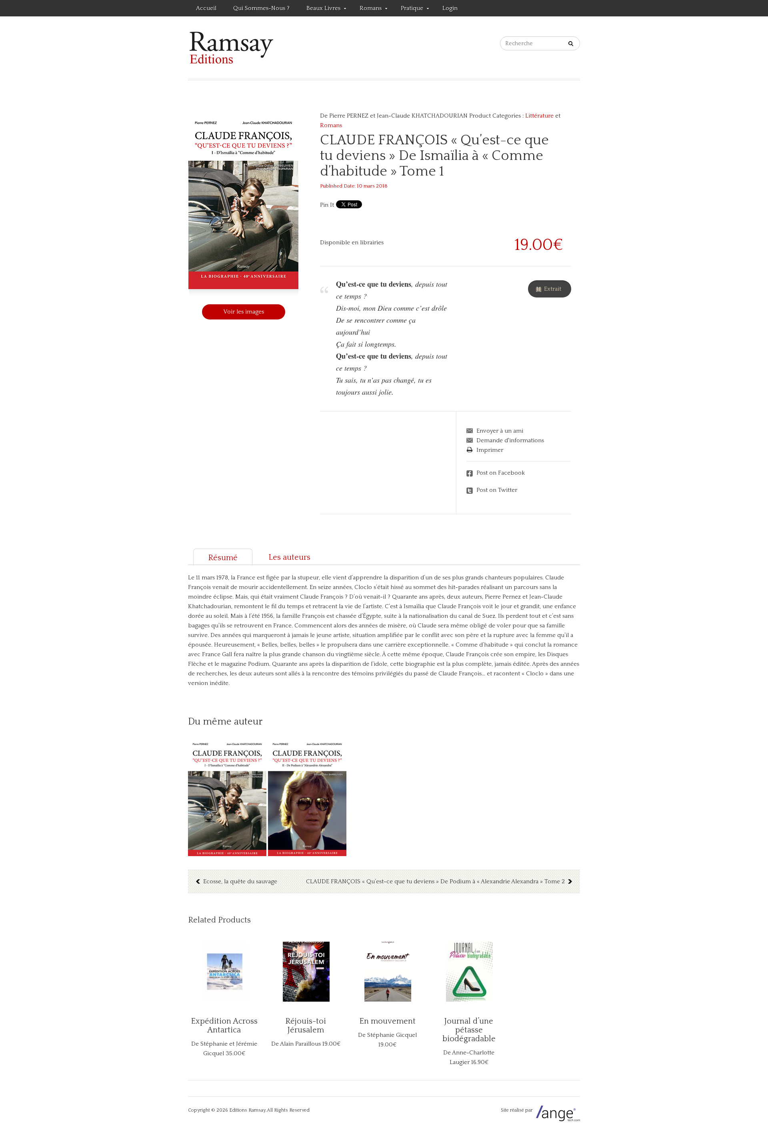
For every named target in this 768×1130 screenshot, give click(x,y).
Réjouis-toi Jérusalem (305, 1025)
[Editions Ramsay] (231, 47)
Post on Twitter (496, 490)
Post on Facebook (500, 472)
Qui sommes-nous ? (261, 8)
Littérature (539, 115)
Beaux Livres (319, 9)
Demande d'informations (510, 440)
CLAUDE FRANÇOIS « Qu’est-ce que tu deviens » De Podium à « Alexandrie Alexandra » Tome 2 (435, 881)
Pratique (408, 9)
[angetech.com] (557, 1110)
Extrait (552, 288)
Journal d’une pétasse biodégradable (469, 1030)
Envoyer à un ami (499, 430)
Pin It (327, 205)
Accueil (206, 8)
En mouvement (387, 1021)
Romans (367, 9)
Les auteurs (289, 557)
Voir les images (243, 311)
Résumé (223, 557)
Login (450, 8)
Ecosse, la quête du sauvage (240, 881)
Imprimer (489, 450)
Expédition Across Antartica (224, 1025)
